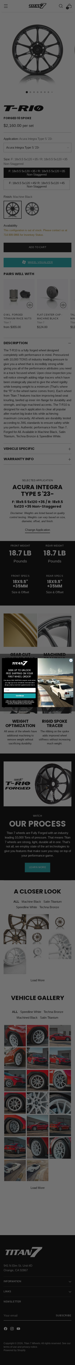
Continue (20, 696)
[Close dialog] (70, 660)
